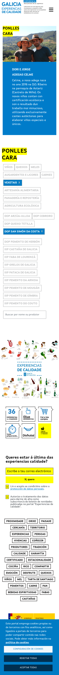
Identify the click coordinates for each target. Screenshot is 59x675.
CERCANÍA (18, 528)
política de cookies (17, 642)
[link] (24, 7)
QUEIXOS (46, 573)
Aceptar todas (28, 668)
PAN (45, 586)
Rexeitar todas (28, 658)
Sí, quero (29, 479)
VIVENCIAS (20, 540)
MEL (19, 579)
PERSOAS (39, 534)
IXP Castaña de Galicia (20, 249)
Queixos (22, 167)
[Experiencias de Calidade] (11, 6)
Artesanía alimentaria (21, 190)
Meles (35, 167)
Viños (8, 167)
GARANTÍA (37, 553)
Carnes (47, 175)
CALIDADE (20, 553)
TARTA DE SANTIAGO (40, 579)
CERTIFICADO (15, 560)
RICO (26, 566)
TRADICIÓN (40, 547)
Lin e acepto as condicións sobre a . (29, 487)
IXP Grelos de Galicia (19, 265)
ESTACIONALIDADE (39, 560)
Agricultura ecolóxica (21, 206)
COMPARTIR (41, 566)
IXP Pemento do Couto (20, 303)
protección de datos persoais (27, 489)
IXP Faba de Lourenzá (19, 257)
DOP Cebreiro (43, 216)
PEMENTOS (17, 586)
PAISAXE (46, 521)
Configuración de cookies (28, 649)
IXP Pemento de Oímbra (21, 296)
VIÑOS (8, 579)
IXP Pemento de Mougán (21, 288)
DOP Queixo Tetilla (18, 224)
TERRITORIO (37, 528)
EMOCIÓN (12, 573)
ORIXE (32, 521)
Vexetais (10, 182)
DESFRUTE (29, 573)
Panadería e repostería (21, 198)
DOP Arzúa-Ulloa (17, 216)
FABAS (45, 592)
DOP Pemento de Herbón (22, 242)
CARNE (33, 586)
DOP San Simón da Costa (22, 231)
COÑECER (37, 540)
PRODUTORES (19, 547)
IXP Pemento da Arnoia (21, 280)
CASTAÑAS (28, 599)
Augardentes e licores (21, 175)
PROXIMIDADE (14, 521)
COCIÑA (13, 566)
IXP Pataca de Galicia (19, 272)
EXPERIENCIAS (20, 534)
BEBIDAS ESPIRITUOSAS (22, 592)
